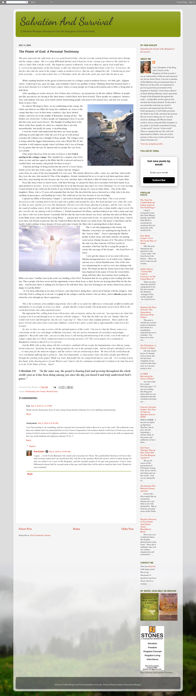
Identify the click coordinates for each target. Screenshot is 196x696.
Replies (32, 446)
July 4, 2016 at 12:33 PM (41, 405)
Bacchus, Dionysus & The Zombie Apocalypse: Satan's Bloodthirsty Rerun (148, 525)
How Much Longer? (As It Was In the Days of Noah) (148, 239)
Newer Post (25, 529)
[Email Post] (54, 387)
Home (76, 529)
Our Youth (40, 391)
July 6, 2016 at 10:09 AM (59, 451)
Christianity (30, 391)
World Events (52, 391)
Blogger (137, 684)
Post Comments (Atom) (40, 535)
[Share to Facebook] (68, 387)
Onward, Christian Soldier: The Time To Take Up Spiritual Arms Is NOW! (148, 412)
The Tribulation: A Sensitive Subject (148, 346)
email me (152, 566)
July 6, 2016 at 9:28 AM (48, 423)
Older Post (127, 529)
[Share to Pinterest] (71, 387)
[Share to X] (65, 387)
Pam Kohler (39, 451)
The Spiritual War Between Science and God (148, 488)
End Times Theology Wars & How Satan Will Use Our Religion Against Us (147, 452)
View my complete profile (151, 143)
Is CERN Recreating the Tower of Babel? (147, 376)
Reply (28, 414)
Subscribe (159, 180)
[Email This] (60, 387)
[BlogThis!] (62, 387)
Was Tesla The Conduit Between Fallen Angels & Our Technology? (147, 204)
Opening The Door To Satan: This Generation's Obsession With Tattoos (148, 312)
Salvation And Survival (66, 21)
